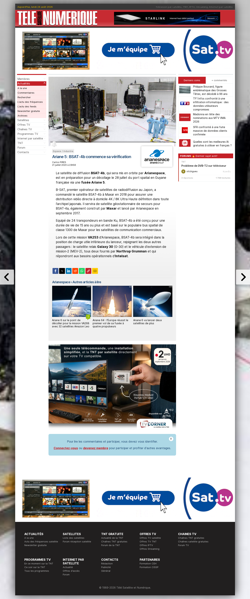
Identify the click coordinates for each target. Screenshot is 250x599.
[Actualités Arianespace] (156, 166)
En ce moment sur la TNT (38, 563)
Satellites (23, 120)
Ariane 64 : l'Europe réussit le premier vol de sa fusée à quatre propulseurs (70, 323)
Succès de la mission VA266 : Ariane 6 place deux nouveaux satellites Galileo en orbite (152, 323)
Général (105, 570)
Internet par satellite (221, 6)
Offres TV (23, 124)
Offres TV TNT (148, 541)
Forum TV (183, 545)
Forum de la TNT (110, 545)
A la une (22, 88)
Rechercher (24, 97)
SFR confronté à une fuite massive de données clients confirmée (210, 130)
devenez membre (95, 448)
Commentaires (26, 92)
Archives (22, 115)
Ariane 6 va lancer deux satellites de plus (107, 322)
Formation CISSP (149, 567)
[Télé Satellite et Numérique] (57, 18)
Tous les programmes (36, 570)
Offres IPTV (146, 545)
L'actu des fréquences (30, 101)
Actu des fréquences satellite (41, 541)
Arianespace (61, 282)
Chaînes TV (24, 129)
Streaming (202, 6)
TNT (185, 6)
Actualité (68, 567)
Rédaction (107, 563)
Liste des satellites (73, 537)
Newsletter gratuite (29, 111)
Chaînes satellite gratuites (193, 541)
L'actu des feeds (27, 106)
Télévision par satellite (169, 6)
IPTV (192, 6)
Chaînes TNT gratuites (114, 541)
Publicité (106, 567)
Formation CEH (148, 563)
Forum (21, 147)
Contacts (23, 152)
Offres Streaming (149, 548)
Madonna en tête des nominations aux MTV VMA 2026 (209, 117)
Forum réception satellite (77, 541)
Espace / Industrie (63, 151)
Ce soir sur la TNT (34, 567)
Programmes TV (27, 134)
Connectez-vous (66, 448)
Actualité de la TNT (112, 537)
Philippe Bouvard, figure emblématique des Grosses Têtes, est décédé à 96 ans (210, 90)
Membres (23, 79)
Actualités (23, 83)
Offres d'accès (71, 570)
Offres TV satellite (150, 537)
